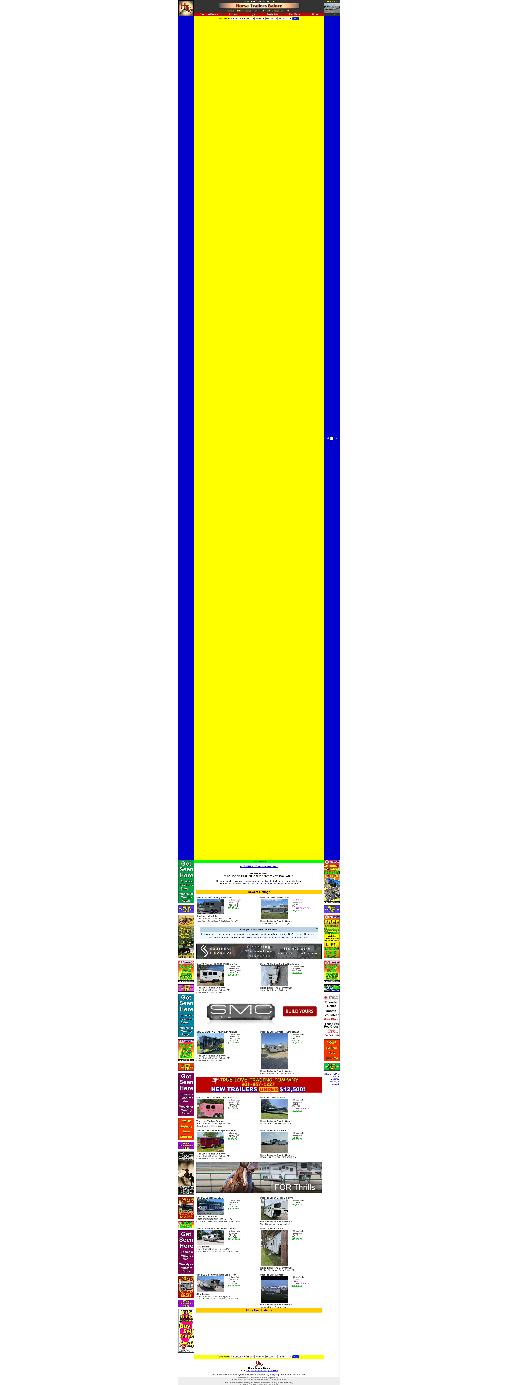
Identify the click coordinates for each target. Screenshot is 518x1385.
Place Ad (233, 14)
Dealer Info (272, 14)
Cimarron (213, 1251)
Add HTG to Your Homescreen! (259, 866)
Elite (219, 1251)
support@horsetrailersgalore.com (262, 1370)
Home (315, 14)
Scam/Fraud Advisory (259, 861)
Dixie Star (206, 992)
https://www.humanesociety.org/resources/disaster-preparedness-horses (275, 938)
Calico (198, 992)
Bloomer (205, 1251)
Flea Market (295, 14)
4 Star (198, 921)
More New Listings (259, 1310)
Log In (252, 14)
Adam (204, 921)
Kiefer (221, 921)
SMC (224, 1251)
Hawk (215, 921)
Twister (230, 1251)
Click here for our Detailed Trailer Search (261, 883)
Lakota (227, 921)
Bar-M (210, 921)
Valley (233, 921)
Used (238, 921)
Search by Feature (209, 14)
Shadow (214, 992)
